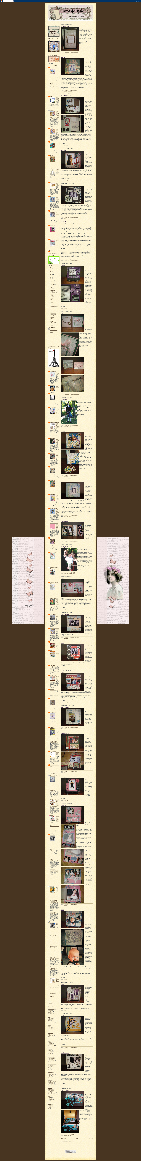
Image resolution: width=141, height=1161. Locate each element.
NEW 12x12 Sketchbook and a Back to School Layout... (57, 71)
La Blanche (50, 1051)
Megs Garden (50, 1059)
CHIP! (52, 318)
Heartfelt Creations (51, 1039)
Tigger (52, 321)
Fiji (49, 1034)
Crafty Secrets (52, 650)
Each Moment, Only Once (54, 628)
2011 (51, 274)
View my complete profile (52, 253)
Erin (49, 1032)
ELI (50, 182)
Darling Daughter (53, 315)
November (52, 281)
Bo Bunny (51, 815)
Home (77, 1138)
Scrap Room (50, 1078)
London (49, 1054)
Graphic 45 (50, 1037)
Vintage (52, 319)
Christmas (50, 1019)
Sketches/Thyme (51, 1084)
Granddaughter (53, 314)
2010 (51, 275)
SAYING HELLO (53, 666)
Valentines (50, 1101)
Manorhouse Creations (54, 990)
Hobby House (50, 1043)
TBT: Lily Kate (52, 913)
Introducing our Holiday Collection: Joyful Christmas (57, 819)
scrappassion (52, 385)
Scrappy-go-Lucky (53, 768)
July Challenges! (57, 395)
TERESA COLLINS (53, 968)
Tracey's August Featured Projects (57, 715)
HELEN (51, 83)
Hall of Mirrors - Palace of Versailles (57, 199)
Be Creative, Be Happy (54, 690)
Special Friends (53, 308)
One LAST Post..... (57, 753)
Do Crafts (50, 1027)
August (52, 285)
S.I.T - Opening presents (57, 184)
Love (51, 310)
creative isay (52, 689)
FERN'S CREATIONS (54, 698)
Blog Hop (50, 1010)
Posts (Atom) (68, 1141)
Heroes (52, 302)
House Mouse (50, 1044)
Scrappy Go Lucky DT (52, 1081)
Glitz (49, 1036)
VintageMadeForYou (75, 1153)
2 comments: (76, 515)
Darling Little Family (54, 306)
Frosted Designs (51, 1035)
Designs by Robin (53, 552)
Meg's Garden (52, 790)
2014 (51, 270)
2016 (51, 267)
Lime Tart (50, 1053)
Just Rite (49, 1046)
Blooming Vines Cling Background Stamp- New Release (54, 902)
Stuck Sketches (51, 1090)
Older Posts (90, 1138)
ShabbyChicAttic (53, 642)
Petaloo (51, 859)
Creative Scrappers (51, 1022)
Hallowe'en (50, 1038)
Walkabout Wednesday (52, 1102)
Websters (49, 1104)
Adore (52, 295)
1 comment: (76, 52)
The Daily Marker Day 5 (57, 170)
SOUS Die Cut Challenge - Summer (57, 242)
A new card (57, 730)
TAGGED (52, 296)
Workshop (50, 1107)
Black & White (53, 322)
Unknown (52, 251)
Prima (51, 849)
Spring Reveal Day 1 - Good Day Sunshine (54, 959)
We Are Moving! (53, 850)
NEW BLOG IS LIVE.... (54, 969)
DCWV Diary (52, 922)
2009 (51, 277)
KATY (51, 67)
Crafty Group (50, 1021)
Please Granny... (53, 313)
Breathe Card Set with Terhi (54, 826)
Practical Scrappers (51, 1074)
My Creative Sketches (52, 1064)
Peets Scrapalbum (53, 371)
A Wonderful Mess (53, 508)
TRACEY (51, 155)
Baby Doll (52, 317)
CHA (49, 1017)
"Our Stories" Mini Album (57, 586)
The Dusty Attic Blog (53, 775)
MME (49, 1062)
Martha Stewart (51, 1058)
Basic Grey (50, 1006)
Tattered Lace (50, 1093)
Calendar (49, 1012)
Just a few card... (57, 482)
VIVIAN (51, 128)
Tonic (49, 1096)
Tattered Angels (53, 993)
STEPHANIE (52, 211)
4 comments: (77, 307)
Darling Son (53, 300)
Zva (49, 1108)
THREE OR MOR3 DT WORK (57, 652)
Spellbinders (50, 1089)
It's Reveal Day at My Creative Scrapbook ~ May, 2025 (57, 411)
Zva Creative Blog (53, 935)
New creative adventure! (57, 144)
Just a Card (57, 629)
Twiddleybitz (50, 1099)
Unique (52, 291)
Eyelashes (52, 298)
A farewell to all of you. (54, 860)
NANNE (51, 142)
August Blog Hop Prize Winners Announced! (53, 937)
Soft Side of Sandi (53, 407)
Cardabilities (50, 1013)
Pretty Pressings (53, 614)
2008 (51, 278)
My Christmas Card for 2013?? (57, 701)
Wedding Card (53, 290)
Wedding (50, 1105)
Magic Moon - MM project (57, 131)
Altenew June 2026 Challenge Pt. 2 (57, 99)
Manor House (50, 1056)
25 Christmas (57, 616)
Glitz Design (52, 977)
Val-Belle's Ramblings (54, 523)
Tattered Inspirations (51, 1092)
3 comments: (76, 90)
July (51, 287)
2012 (51, 273)
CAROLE (51, 110)
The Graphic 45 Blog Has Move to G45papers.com (54, 871)
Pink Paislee (50, 1072)
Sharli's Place (52, 494)
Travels (49, 1097)
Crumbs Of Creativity (54, 393)
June (51, 288)
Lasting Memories (51, 1052)
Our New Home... (53, 948)
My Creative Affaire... (54, 741)
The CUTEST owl (54, 292)
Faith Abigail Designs (54, 598)
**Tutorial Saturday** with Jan (57, 570)
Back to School (57, 227)
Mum (51, 303)
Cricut (49, 1025)
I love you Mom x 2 (57, 677)
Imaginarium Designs (54, 834)
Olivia (49, 1067)
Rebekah (49, 1076)
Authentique (50, 1005)
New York (50, 1065)
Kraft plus (57, 156)
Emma (49, 1030)
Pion (49, 1073)
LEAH (51, 168)
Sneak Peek (50, 1085)
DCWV (49, 1026)
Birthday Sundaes (51, 1007)
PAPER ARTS (52, 480)
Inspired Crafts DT (51, 1045)
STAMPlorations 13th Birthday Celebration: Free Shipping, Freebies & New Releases (54, 86)
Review (49, 1077)
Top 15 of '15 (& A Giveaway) (57, 213)
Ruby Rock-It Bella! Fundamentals (53, 947)
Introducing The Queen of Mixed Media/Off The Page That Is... (57, 838)
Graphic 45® (52, 869)
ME (50, 196)
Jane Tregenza (52, 453)
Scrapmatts (50, 1080)
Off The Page (50, 1066)
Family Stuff (50, 1033)
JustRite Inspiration (53, 900)
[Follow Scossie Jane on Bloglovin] (53, 366)
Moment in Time (53, 466)
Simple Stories (52, 957)
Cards (51, 299)
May (51, 325)
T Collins (50, 1091)
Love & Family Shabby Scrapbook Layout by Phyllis (54, 877)
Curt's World (52, 665)
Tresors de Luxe (51, 1098)
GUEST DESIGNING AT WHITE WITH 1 (57, 526)
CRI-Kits (49, 1023)
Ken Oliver (50, 1050)
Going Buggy (52, 438)
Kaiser (49, 1048)
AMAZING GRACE (53, 538)
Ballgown (52, 294)
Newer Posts (63, 1138)
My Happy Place (53, 675)
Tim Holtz (52, 998)
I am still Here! (57, 455)
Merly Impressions (51, 1060)
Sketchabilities (50, 1083)
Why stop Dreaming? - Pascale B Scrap (57, 778)
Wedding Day (53, 304)
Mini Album (50, 1061)
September (52, 284)
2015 (51, 268)
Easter (49, 1029)
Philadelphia (50, 1070)
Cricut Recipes (53, 323)
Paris (49, 1068)
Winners (49, 1106)
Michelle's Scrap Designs (54, 422)
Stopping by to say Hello (54, 742)
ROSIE (51, 96)
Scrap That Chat (53, 712)
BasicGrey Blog (53, 912)
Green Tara (52, 886)
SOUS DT (50, 1088)
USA (49, 1100)
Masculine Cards (57, 468)
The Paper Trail (53, 751)
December (52, 280)
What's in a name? (57, 888)
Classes (49, 1020)
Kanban (49, 1049)
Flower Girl (52, 307)
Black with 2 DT (51, 1009)
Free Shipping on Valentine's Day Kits (57, 540)
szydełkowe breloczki (57, 387)
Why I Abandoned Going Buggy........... (57, 441)
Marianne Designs (51, 1057)
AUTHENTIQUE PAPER (54, 799)
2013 (51, 271)
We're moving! (57, 924)
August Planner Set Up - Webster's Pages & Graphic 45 (57, 556)
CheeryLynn (50, 1018)
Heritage (49, 1041)
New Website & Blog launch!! (57, 980)
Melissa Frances (53, 875)
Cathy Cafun (50, 1016)
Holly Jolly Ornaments (57, 373)
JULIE (51, 239)
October (52, 283)
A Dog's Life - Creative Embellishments (57, 511)
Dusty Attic (50, 1028)
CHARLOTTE (52, 225)
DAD (51, 311)
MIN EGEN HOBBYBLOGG (53, 728)
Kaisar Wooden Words (57, 644)
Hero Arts (50, 1042)
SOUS (49, 1086)
